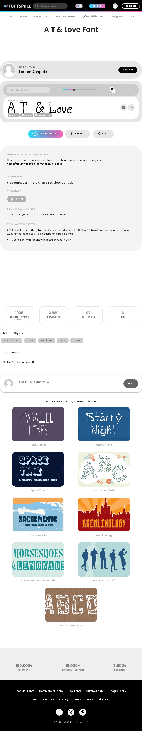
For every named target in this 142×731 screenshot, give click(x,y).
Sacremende (38, 535)
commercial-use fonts (73, 670)
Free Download (49, 133)
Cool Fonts (74, 691)
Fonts (9, 16)
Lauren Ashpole (33, 71)
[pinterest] (82, 712)
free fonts (24, 670)
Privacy (63, 699)
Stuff (133, 16)
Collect (80, 133)
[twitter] (71, 712)
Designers (116, 16)
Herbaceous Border (104, 490)
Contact (128, 70)
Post (131, 383)
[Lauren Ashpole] (10, 70)
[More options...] (131, 107)
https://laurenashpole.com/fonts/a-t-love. (35, 163)
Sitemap (104, 699)
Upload (97, 6)
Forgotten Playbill (71, 625)
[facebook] (59, 712)
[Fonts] (17, 6)
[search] (50, 6)
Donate (18, 199)
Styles (23, 16)
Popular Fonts (25, 691)
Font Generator (66, 16)
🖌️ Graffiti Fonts (93, 16)
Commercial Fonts (51, 691)
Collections (41, 16)
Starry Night (104, 445)
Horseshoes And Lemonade (38, 580)
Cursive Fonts (95, 691)
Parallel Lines (38, 445)
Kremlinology (104, 535)
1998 (19, 312)
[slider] (74, 90)
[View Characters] (123, 107)
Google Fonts (117, 691)
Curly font (37, 230)
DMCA (90, 699)
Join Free (131, 6)
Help (35, 699)
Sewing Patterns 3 (104, 580)
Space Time (38, 490)
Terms (77, 699)
